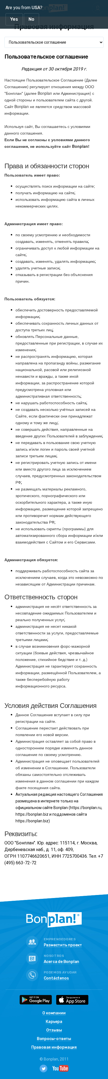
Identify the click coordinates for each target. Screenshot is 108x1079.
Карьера (54, 1022)
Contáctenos (56, 978)
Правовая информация (54, 1048)
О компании (53, 1013)
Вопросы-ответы (54, 1039)
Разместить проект (63, 945)
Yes (14, 19)
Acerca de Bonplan (61, 962)
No (31, 19)
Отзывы (54, 1030)
